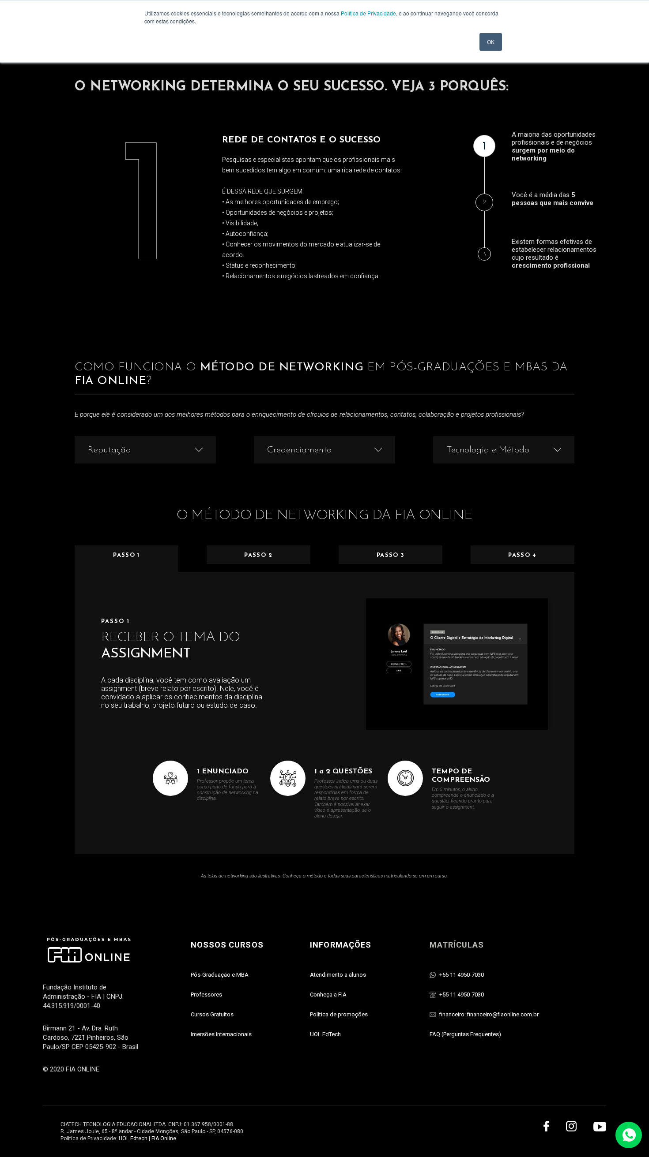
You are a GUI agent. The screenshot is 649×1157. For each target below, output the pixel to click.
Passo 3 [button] (390, 555)
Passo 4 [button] (522, 555)
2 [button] (484, 202)
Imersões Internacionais (221, 1034)
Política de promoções (339, 1014)
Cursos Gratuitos (212, 1014)
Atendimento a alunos (338, 974)
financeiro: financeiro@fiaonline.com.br (489, 1014)
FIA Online (163, 1138)
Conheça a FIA (328, 994)
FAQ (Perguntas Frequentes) (465, 1034)
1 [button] (484, 147)
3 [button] (484, 254)
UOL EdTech (325, 1034)
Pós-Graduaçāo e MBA (220, 974)
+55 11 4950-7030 (461, 974)
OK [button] (490, 41)
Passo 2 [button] (258, 555)
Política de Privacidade (368, 13)
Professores (206, 994)
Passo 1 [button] (126, 555)
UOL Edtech (133, 1138)
